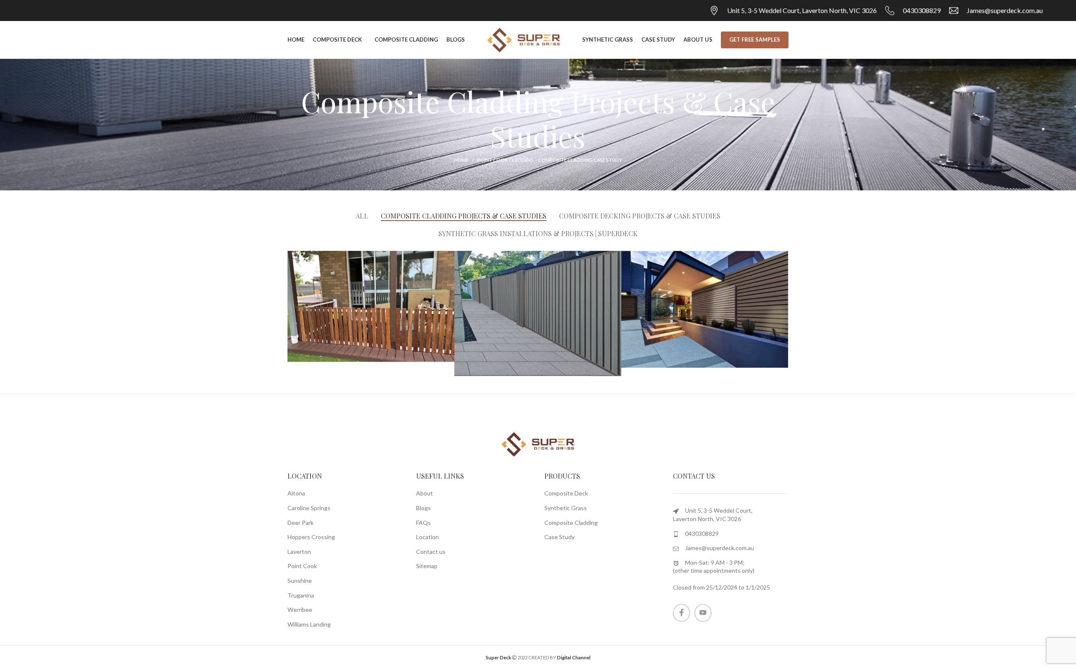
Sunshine (299, 580)
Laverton (299, 551)
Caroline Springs (308, 507)
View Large (448, 257)
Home (461, 160)
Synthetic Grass (565, 507)
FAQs (423, 522)
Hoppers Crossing (311, 536)
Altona (296, 493)
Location (427, 536)
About (424, 493)
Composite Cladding (571, 522)
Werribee (299, 609)
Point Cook (302, 565)
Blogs (423, 507)
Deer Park (300, 522)
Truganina (300, 595)
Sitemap (427, 565)
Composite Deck (566, 493)
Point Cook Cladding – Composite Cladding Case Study (549, 160)
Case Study (559, 536)
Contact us (431, 551)
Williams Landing (309, 624)
